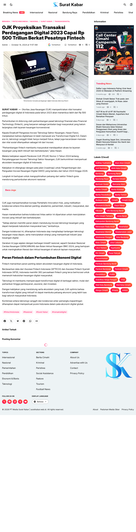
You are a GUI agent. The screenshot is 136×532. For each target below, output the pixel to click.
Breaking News (13, 12)
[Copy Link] (36, 321)
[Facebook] (4, 321)
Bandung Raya (70, 12)
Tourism (40, 384)
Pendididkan (88, 12)
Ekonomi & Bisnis (10, 378)
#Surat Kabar (42, 312)
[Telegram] (17, 321)
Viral (130, 12)
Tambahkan (56, 45)
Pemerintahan (9, 368)
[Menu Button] (4, 4)
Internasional (36, 12)
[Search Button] (125, 4)
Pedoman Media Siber (110, 409)
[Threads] (20, 402)
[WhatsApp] (30, 321)
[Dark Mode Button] (11, 4)
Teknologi (7, 384)
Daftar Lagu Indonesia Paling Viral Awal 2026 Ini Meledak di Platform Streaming (114, 89)
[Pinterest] (24, 321)
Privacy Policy (77, 373)
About (95, 409)
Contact (74, 368)
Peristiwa (118, 12)
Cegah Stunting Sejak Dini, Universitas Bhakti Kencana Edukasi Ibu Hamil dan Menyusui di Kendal (113, 141)
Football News (43, 389)
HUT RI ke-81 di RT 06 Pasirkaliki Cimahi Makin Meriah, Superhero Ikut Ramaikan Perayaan (112, 113)
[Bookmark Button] (131, 4)
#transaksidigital (59, 312)
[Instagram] (15, 402)
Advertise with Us (78, 362)
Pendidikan (7, 373)
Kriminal (104, 12)
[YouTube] (25, 402)
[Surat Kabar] (55, 4)
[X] (11, 321)
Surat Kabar (71, 4)
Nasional (52, 12)
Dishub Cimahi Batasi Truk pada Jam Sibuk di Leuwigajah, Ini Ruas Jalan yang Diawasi (112, 101)
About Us (74, 357)
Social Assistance (44, 373)
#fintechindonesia (11, 312)
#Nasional (27, 312)
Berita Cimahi (42, 357)
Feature (39, 378)
